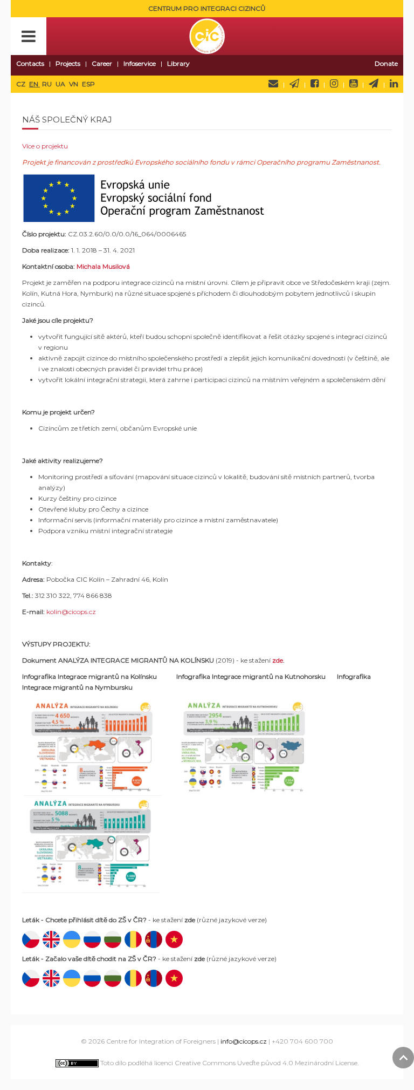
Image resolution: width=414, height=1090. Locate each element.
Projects (68, 63)
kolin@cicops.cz (71, 612)
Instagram (334, 83)
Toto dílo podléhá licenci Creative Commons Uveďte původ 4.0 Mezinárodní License (228, 1063)
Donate (386, 63)
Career (102, 63)
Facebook (314, 83)
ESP (88, 84)
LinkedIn (394, 83)
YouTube (353, 83)
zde (277, 660)
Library (178, 63)
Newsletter (294, 83)
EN (34, 84)
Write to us (273, 83)
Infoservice (139, 63)
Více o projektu (45, 146)
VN (74, 84)
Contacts (30, 63)
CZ (21, 84)
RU (47, 84)
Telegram (373, 83)
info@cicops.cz (243, 1041)
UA (61, 84)
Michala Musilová (103, 266)
